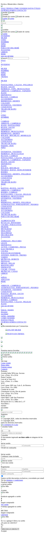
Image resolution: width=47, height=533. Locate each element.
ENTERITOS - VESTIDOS (11, 105)
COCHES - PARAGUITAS (11, 225)
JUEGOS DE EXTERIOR (11, 253)
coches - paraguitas (8, 316)
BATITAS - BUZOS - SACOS (12, 188)
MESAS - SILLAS (8, 263)
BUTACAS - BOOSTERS (11, 223)
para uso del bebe (7, 306)
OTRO (3, 111)
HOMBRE (5, 71)
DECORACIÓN (7, 235)
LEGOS (4, 243)
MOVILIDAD (6, 229)
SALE (3, 8)
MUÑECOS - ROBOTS (10, 259)
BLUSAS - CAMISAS (9, 97)
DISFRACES (6, 267)
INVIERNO (5, 64)
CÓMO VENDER (20, 8)
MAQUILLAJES (7, 265)
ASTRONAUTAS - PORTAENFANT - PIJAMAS (19, 204)
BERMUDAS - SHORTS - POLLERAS (16, 174)
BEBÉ (3, 75)
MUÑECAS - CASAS (9, 271)
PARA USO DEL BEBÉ (10, 217)
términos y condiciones (14, 480)
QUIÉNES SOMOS (8, 10)
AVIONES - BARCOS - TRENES (13, 255)
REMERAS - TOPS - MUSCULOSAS (15, 89)
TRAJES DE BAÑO (8, 109)
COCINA (4, 251)
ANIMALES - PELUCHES (11, 241)
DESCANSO (6, 231)
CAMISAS (5, 121)
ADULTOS (5, 279)
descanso (4, 312)
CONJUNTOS (6, 107)
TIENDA (9, 8)
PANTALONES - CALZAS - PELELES (16, 158)
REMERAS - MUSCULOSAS (12, 131)
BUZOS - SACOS (8, 87)
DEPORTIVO (6, 95)
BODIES (4, 172)
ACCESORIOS (7, 99)
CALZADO (5, 103)
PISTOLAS (5, 261)
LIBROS (4, 273)
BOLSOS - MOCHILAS (10, 168)
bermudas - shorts (7, 146)
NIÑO (3, 73)
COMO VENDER (8, 318)
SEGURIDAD (6, 233)
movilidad (4, 314)
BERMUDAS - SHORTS (10, 101)
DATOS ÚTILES (33, 8)
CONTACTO (21, 10)
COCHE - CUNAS (8, 269)
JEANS (4, 93)
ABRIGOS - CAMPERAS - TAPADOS (16, 91)
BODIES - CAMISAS (9, 192)
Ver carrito (4, 505)
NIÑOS (4, 277)
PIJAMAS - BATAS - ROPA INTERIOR (16, 170)
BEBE (3, 281)
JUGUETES (5, 237)
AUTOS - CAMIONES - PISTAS (13, 247)
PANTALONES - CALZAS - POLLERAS (17, 85)
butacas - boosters (7, 310)
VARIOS (4, 257)
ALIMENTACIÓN (8, 221)
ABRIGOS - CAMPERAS (11, 123)
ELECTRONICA (7, 249)
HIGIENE (4, 227)
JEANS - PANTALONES (10, 125)
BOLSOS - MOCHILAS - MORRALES (16, 135)
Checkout (4, 515)
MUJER (4, 69)
